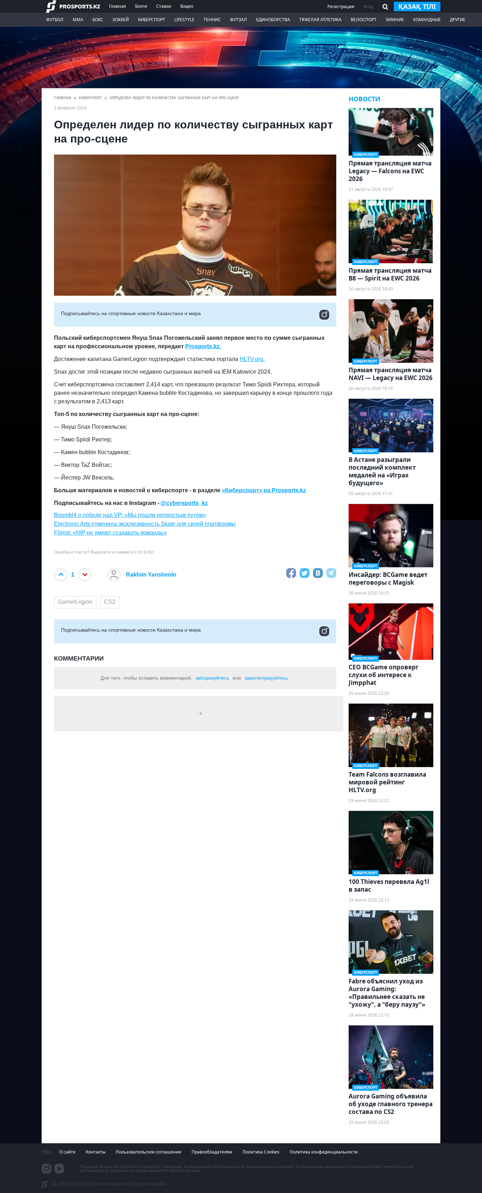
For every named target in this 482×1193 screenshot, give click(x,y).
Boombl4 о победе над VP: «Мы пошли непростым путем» (130, 515)
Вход (368, 7)
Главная (117, 6)
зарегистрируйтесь (266, 678)
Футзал (238, 20)
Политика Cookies (260, 1152)
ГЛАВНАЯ (62, 97)
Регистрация (340, 7)
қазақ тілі (417, 6)
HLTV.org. (252, 359)
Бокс (97, 20)
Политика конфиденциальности (324, 1152)
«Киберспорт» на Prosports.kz (264, 490)
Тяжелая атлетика (320, 20)
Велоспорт (363, 20)
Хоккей (121, 20)
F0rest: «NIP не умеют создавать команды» (110, 533)
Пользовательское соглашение (148, 1152)
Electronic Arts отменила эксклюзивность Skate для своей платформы (145, 524)
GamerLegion (75, 602)
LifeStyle (184, 20)
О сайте (67, 1152)
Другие (457, 20)
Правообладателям (212, 1152)
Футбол (55, 20)
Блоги (141, 6)
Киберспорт (151, 20)
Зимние (395, 20)
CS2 (109, 602)
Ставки (163, 6)
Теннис (212, 20)
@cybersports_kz (184, 503)
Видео (186, 6)
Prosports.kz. (203, 346)
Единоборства (273, 20)
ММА (78, 20)
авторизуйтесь (212, 678)
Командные (427, 20)
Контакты (96, 1152)
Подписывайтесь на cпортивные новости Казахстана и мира (131, 313)
